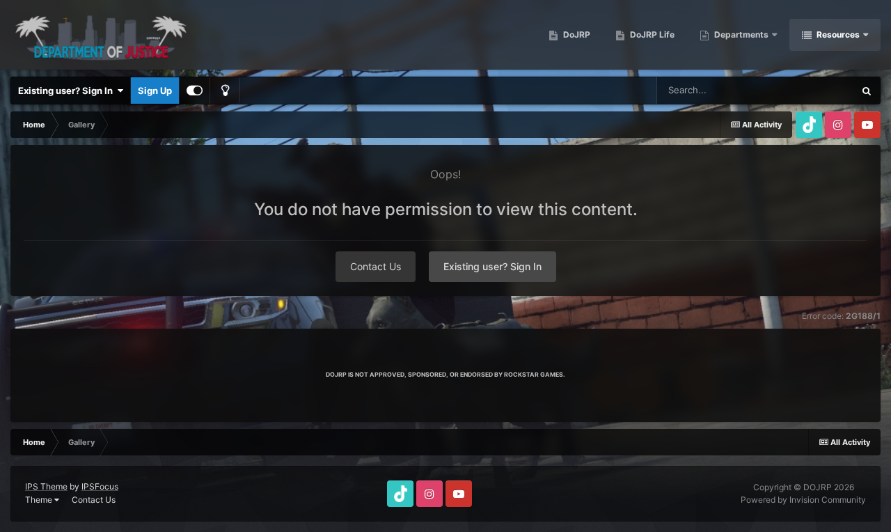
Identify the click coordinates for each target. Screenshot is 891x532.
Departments (741, 34)
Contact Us (375, 266)
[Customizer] (195, 90)
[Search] (866, 90)
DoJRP (575, 34)
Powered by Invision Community (803, 499)
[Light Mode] (224, 90)
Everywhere (811, 90)
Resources (838, 34)
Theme (39, 499)
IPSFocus (99, 486)
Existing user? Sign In (67, 90)
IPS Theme (46, 486)
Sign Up (155, 90)
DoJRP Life (651, 34)
